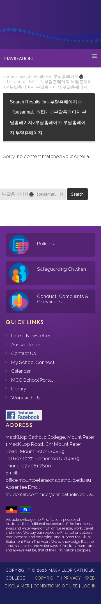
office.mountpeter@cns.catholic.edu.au (48, 480)
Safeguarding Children (61, 269)
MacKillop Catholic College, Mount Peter (23, 26)
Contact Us (23, 353)
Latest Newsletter (30, 335)
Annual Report (26, 344)
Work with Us (25, 398)
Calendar (21, 371)
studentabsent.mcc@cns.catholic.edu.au (50, 494)
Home (8, 76)
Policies (45, 243)
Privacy (72, 578)
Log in (89, 586)
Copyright (47, 578)
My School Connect (32, 362)
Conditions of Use (56, 586)
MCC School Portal (32, 380)
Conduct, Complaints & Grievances (62, 298)
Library (18, 389)
